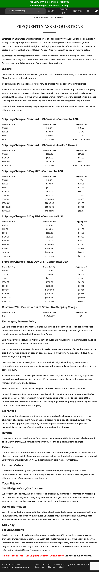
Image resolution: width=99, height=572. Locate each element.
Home (36, 17)
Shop (51, 11)
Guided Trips (64, 11)
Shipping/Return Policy (79, 564)
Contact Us (39, 567)
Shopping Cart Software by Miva (15, 567)
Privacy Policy (60, 564)
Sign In (62, 567)
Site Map (51, 567)
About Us (46, 564)
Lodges (77, 11)
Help (37, 564)
